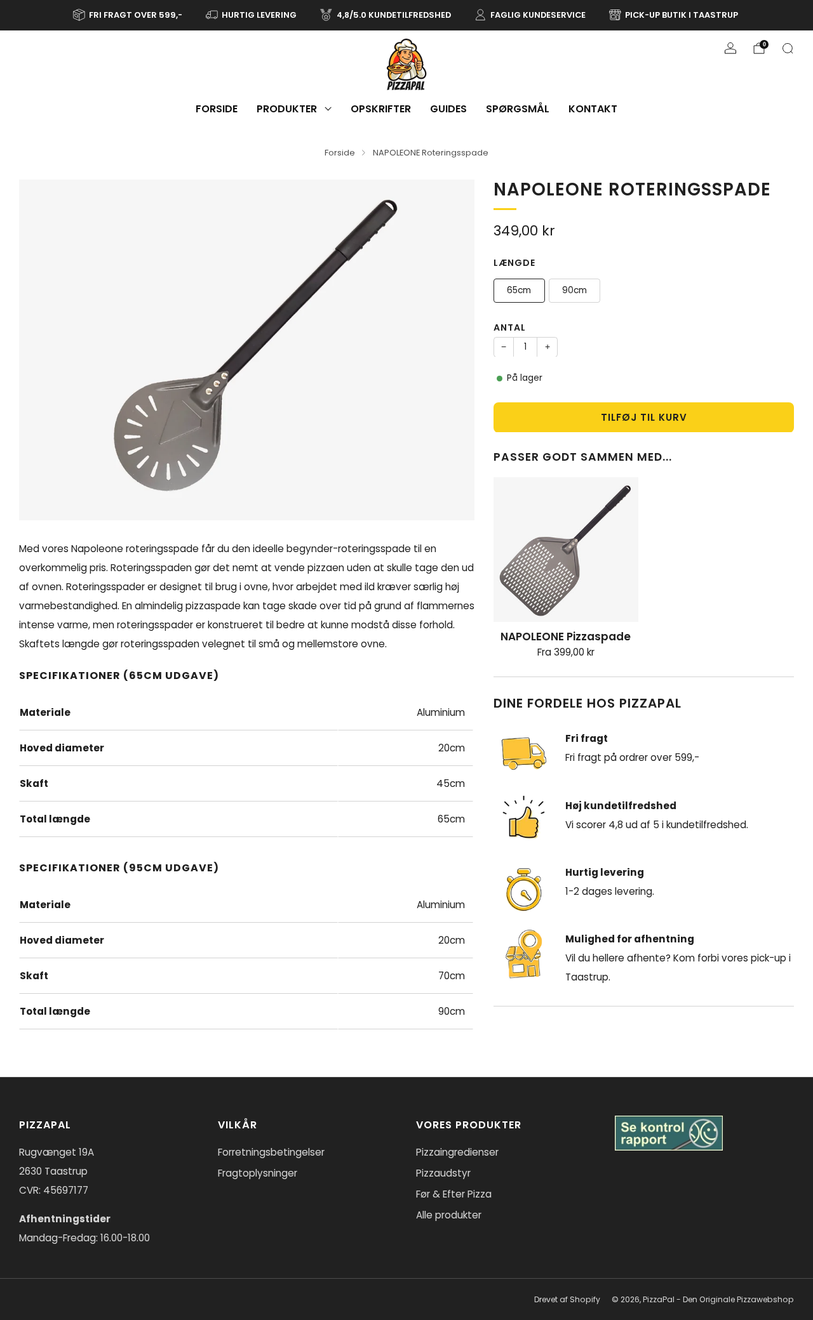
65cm (519, 290)
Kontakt (592, 109)
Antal (510, 326)
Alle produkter (448, 1215)
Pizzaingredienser (457, 1152)
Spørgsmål (517, 109)
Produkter (287, 109)
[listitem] (128, 15)
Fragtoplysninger (257, 1173)
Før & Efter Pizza (454, 1194)
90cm (574, 290)
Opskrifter (381, 109)
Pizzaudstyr (443, 1173)
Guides (448, 109)
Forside (217, 109)
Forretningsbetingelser (271, 1152)
